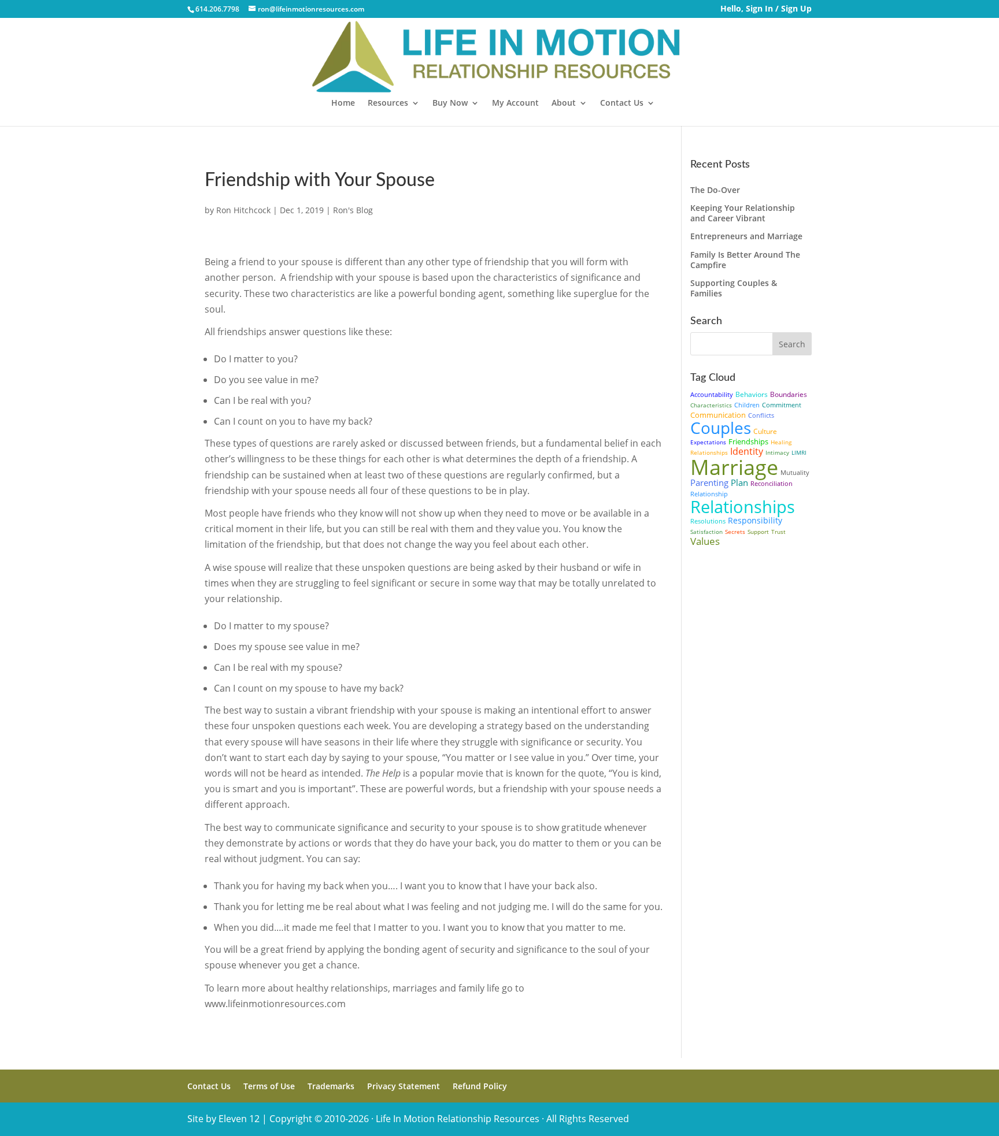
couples (720, 428)
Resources (388, 103)
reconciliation (771, 483)
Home (343, 103)
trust (778, 532)
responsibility (755, 520)
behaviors (751, 394)
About (564, 103)
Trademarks (331, 1086)
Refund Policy (480, 1086)
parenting (709, 482)
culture (765, 431)
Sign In (759, 8)
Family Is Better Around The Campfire (745, 259)
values (705, 541)
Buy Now (450, 103)
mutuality (794, 472)
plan (739, 482)
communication (718, 415)
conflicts (761, 415)
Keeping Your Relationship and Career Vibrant (742, 213)
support (758, 532)
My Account (515, 103)
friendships (748, 441)
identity (746, 451)
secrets (735, 532)
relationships (742, 506)
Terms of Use (269, 1086)
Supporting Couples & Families (733, 288)
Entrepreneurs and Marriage (746, 236)
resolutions (708, 521)
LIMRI (798, 452)
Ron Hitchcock (243, 210)
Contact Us (621, 103)
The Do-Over (715, 189)
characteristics (711, 405)
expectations (708, 442)
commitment (781, 404)
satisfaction (706, 532)
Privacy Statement (403, 1086)
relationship (709, 493)
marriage (734, 467)
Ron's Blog (353, 210)
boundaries (788, 394)
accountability (711, 394)
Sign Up (796, 8)
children (747, 404)
